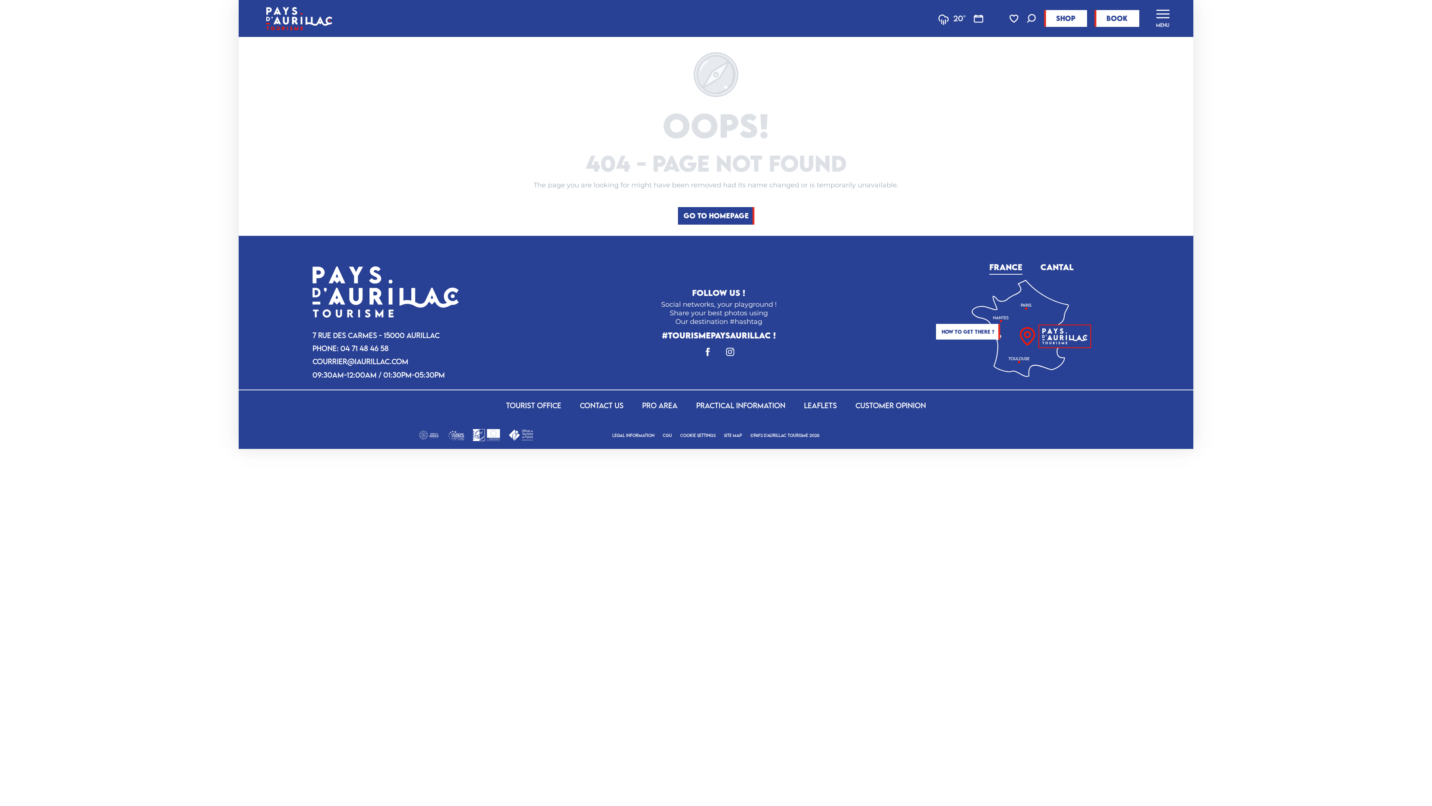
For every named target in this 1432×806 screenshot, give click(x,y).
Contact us (602, 405)
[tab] (1005, 266)
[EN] (1245, 465)
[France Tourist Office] (521, 434)
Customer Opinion (890, 405)
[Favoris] (1014, 18)
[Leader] (486, 434)
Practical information (740, 405)
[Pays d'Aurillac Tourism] (299, 18)
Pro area (660, 405)
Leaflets (820, 405)
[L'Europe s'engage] (456, 434)
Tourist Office (533, 405)
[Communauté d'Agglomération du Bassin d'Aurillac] (429, 434)
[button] (1031, 19)
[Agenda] (978, 18)
